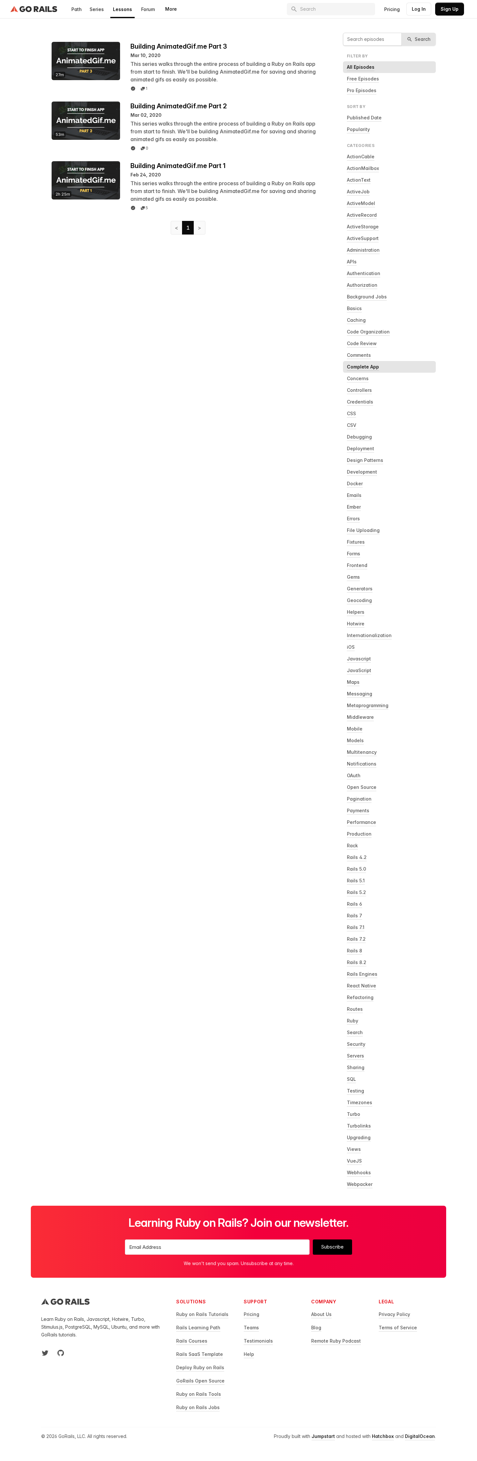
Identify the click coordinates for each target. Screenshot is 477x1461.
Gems (353, 577)
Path (76, 9)
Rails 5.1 (356, 880)
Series (97, 9)
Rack (352, 845)
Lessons (122, 9)
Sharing (355, 1067)
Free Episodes (363, 78)
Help (249, 1354)
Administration (363, 250)
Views (354, 1149)
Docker (355, 483)
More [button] (171, 9)
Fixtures (356, 542)
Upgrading (359, 1137)
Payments (358, 810)
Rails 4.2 (357, 857)
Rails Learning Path (198, 1327)
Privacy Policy (394, 1314)
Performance (361, 822)
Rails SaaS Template (199, 1354)
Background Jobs (367, 296)
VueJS (354, 1161)
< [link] (176, 227)
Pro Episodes (361, 90)
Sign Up (450, 9)
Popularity (358, 129)
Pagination (359, 799)
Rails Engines (362, 974)
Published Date (364, 117)
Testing (355, 1090)
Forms (353, 553)
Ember (354, 507)
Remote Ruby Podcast (336, 1341)
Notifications (361, 764)
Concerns (358, 378)
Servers (355, 1055)
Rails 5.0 (356, 869)
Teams (251, 1327)
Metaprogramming (367, 705)
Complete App (363, 366)
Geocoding (359, 600)
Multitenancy (362, 752)
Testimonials (258, 1341)
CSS (351, 413)
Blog (316, 1327)
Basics (354, 308)
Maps (353, 682)
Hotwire (355, 623)
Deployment (360, 448)
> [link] (199, 227)
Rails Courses (191, 1341)
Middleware (360, 717)
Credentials (360, 401)
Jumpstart (323, 1436)
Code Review (362, 343)
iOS (351, 647)
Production (359, 834)
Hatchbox (383, 1436)
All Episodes (360, 67)
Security (356, 1044)
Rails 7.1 (355, 927)
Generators (360, 588)
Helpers (355, 612)
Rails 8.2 (356, 962)
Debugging (359, 437)
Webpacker (360, 1184)
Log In (419, 9)
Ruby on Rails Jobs (198, 1407)
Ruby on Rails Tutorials (202, 1314)
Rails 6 (354, 904)
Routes (355, 1009)
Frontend (357, 565)
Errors (353, 518)
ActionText (359, 180)
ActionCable (360, 156)
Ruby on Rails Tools (198, 1394)
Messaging (359, 693)
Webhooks (359, 1172)
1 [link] (188, 227)
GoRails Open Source (200, 1380)
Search (355, 1032)
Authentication (363, 273)
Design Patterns (365, 460)
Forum (148, 9)
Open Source (361, 787)
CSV (351, 425)
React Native (361, 985)
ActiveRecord (362, 215)
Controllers (359, 390)
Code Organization (368, 331)
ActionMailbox (363, 168)
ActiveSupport (363, 238)
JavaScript (359, 670)
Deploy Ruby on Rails (200, 1367)
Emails (354, 495)
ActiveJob (358, 191)
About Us (321, 1314)
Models (355, 740)
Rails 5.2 (356, 892)
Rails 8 (354, 950)
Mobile (354, 728)
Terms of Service (398, 1327)
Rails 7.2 (356, 939)
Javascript (359, 658)
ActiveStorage (363, 226)
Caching (356, 320)
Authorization (362, 285)
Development (362, 472)
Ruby (352, 1020)
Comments (359, 355)
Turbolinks (359, 1126)
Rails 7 (354, 915)
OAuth (354, 775)
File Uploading (363, 530)
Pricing (392, 9)
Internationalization (369, 635)
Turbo (353, 1114)
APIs (352, 261)
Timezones (359, 1102)
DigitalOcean (420, 1436)
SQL (351, 1079)
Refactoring (360, 997)
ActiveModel (361, 203)
